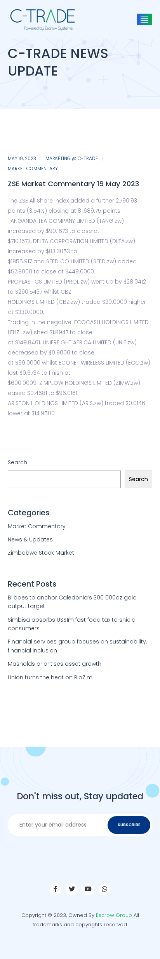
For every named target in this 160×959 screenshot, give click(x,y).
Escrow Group (114, 915)
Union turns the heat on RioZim (50, 677)
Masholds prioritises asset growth (54, 664)
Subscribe (129, 825)
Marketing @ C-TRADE (71, 158)
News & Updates (30, 539)
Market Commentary (33, 169)
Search (17, 462)
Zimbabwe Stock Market (41, 553)
